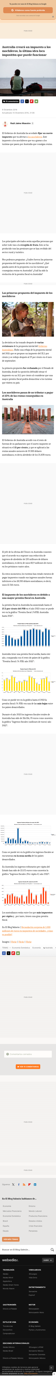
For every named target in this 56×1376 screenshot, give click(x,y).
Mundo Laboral (35, 1211)
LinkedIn (35, 1184)
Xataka (5, 1274)
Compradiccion (9, 1333)
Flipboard (31, 101)
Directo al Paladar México (13, 1358)
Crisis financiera (35, 1226)
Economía (36, 948)
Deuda (5, 1231)
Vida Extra (33, 1278)
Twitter (27, 101)
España (6, 1226)
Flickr (14, 942)
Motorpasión (34, 1309)
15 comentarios (12, 101)
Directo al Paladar (10, 1309)
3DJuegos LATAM (36, 1347)
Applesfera (7, 1281)
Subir (46, 1260)
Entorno (32, 1206)
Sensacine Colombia (37, 1354)
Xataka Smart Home (11, 1285)
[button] (22, 123)
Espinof (32, 1295)
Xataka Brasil (8, 1351)
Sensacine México (36, 1351)
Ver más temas (11, 1239)
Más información (31, 1373)
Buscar (52, 1249)
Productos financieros (38, 1216)
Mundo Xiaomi (8, 1288)
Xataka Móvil (8, 1278)
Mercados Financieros (12, 1211)
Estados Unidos (35, 1221)
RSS (24, 1184)
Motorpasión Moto (36, 1312)
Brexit (5, 1221)
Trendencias (8, 1326)
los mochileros (35, 137)
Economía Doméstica (21, 948)
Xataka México (9, 1347)
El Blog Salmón (35, 1326)
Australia (49, 948)
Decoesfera (7, 1330)
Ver (29, 1067)
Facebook (22, 101)
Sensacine (33, 1291)
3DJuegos (33, 1274)
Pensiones (33, 1231)
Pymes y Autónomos (37, 1330)
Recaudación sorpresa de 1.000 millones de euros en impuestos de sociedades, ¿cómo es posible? (27, 931)
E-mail (36, 101)
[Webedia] (10, 1261)
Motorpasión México (37, 1358)
